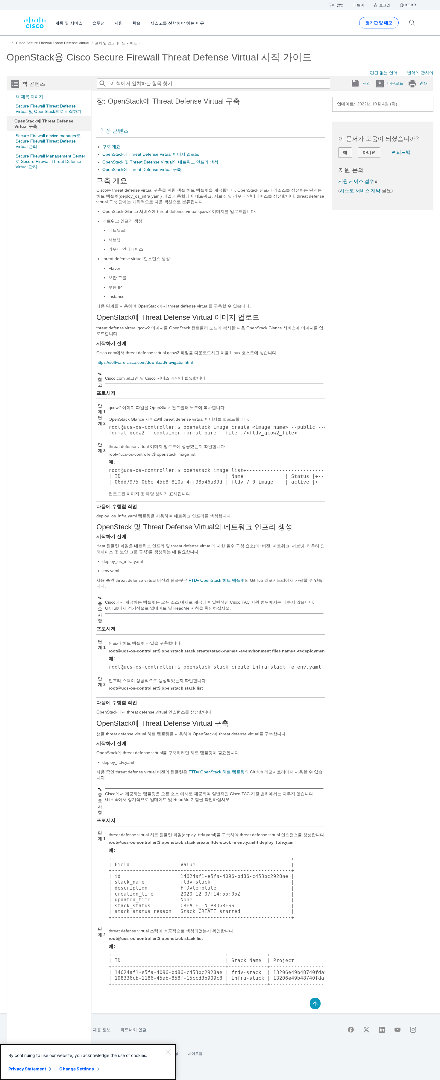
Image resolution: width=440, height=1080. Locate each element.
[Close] (168, 1052)
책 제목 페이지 (29, 96)
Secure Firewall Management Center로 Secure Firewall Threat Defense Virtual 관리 (50, 161)
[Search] (102, 83)
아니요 (369, 152)
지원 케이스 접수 (356, 181)
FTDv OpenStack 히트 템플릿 (217, 580)
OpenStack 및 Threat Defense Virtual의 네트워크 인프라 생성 (160, 162)
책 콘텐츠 (33, 84)
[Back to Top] (315, 1003)
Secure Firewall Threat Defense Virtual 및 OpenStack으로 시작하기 (48, 109)
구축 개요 (111, 146)
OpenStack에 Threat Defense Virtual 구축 (43, 124)
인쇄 (423, 83)
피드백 (403, 152)
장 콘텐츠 (117, 131)
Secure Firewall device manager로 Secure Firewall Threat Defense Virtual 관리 (48, 141)
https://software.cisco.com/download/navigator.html (144, 362)
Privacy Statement (27, 1068)
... (8, 43)
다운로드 (395, 83)
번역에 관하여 (420, 72)
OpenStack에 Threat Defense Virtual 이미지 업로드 (150, 154)
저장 (366, 83)
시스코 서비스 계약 (360, 190)
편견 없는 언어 (383, 72)
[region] (88, 1062)
